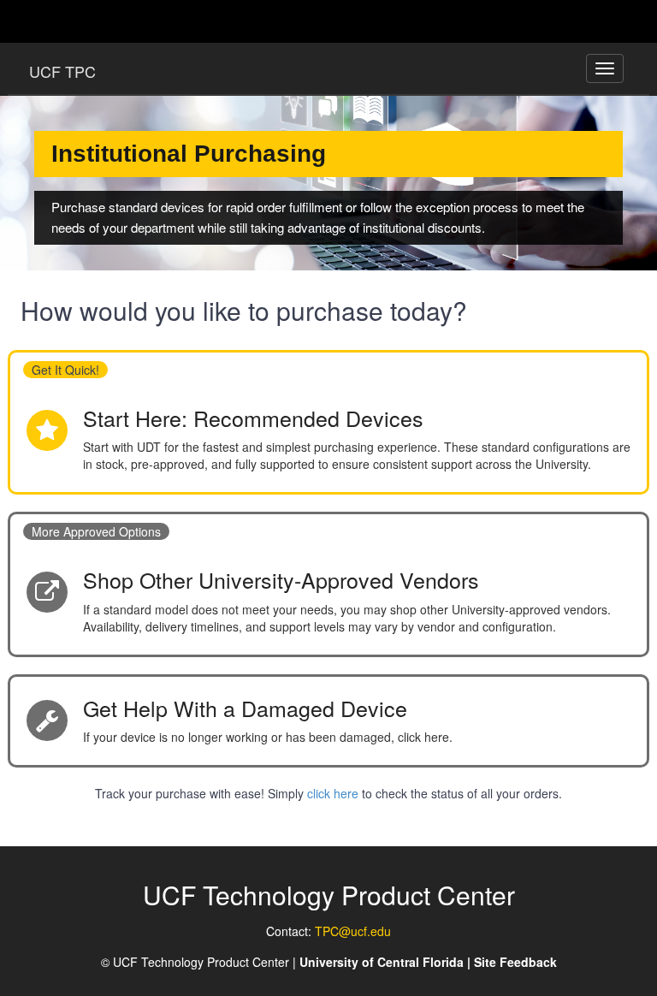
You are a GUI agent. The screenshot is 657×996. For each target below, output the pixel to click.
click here (334, 793)
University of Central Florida (381, 961)
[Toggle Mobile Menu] (619, 20)
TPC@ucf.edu (353, 931)
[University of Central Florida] (147, 21)
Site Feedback (515, 961)
